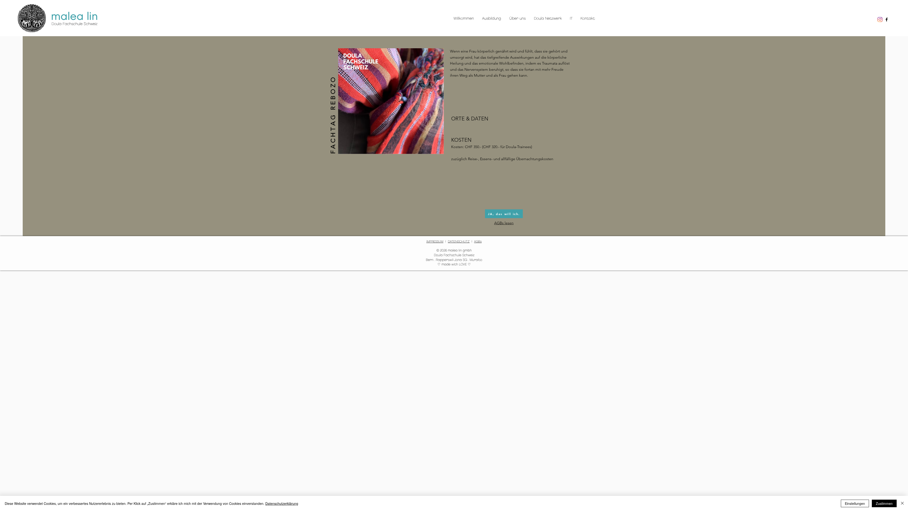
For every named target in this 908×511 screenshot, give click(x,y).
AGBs (478, 241)
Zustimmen (884, 503)
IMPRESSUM (434, 241)
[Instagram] (879, 19)
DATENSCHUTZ (459, 241)
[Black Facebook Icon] (886, 19)
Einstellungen (855, 503)
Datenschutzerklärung (281, 503)
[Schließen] (902, 503)
